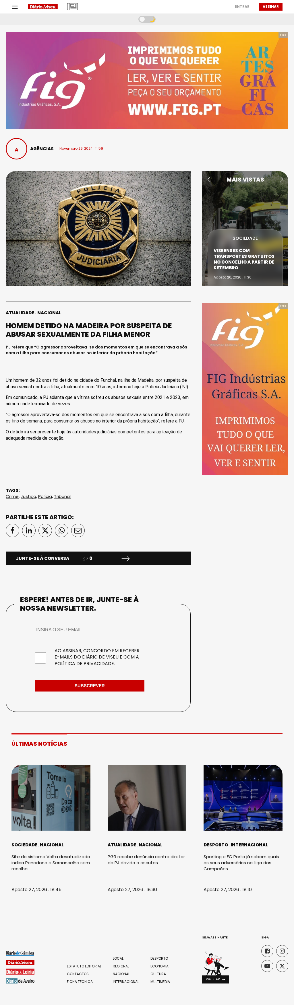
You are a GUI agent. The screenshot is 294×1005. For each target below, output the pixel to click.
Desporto (216, 845)
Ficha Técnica (80, 981)
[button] (209, 179)
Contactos (78, 974)
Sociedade (245, 238)
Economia (159, 966)
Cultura (158, 974)
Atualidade (20, 313)
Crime (12, 496)
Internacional (249, 845)
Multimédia (160, 981)
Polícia (45, 496)
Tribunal (62, 496)
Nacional (49, 313)
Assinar (271, 6)
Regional (121, 966)
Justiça (28, 496)
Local (118, 958)
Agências (42, 149)
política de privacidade (84, 663)
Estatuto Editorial (84, 966)
